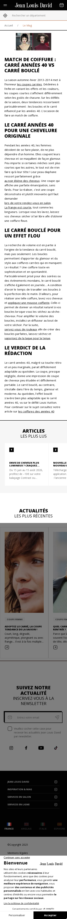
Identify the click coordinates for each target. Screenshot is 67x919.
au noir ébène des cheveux (22, 181)
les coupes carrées (29, 84)
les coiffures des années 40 (36, 411)
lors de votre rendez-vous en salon (27, 203)
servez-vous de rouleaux (20, 329)
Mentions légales (17, 853)
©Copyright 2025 (17, 844)
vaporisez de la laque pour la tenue (27, 338)
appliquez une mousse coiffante (29, 303)
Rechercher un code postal (28, 15)
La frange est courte (17, 207)
